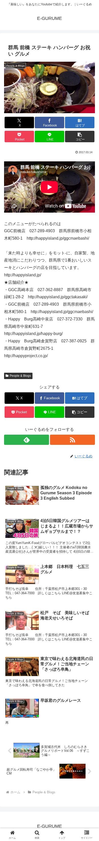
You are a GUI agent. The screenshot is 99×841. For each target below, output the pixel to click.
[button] (79, 136)
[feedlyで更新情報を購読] (26, 440)
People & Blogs (20, 376)
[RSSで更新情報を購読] (72, 440)
